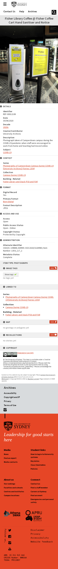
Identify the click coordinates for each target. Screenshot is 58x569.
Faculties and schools (13, 487)
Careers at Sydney (38, 491)
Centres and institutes (14, 491)
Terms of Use (10, 405)
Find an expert (10, 458)
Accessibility (10, 393)
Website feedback (42, 542)
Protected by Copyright (25, 353)
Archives (32, 11)
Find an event (36, 495)
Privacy (7, 401)
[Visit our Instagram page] (4, 409)
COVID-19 (7, 152)
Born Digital (8, 201)
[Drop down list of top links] (6, 4)
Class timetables (38, 465)
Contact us (35, 484)
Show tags (9, 274)
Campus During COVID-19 (17, 307)
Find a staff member (39, 487)
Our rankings (9, 484)
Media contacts (10, 462)
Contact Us (9, 11)
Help (21, 11)
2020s (6, 127)
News (6, 454)
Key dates (35, 461)
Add (52, 268)
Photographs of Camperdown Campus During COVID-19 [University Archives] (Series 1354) (30, 298)
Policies (34, 469)
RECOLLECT (5, 379)
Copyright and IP (12, 397)
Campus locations (11, 495)
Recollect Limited (33, 379)
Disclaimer (38, 530)
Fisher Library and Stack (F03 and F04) (23, 314)
